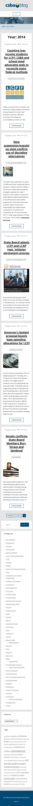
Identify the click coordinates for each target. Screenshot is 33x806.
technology (17, 784)
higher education (12, 769)
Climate (8, 566)
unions (8, 706)
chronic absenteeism (10, 744)
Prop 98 (9, 775)
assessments (10, 549)
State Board (16, 457)
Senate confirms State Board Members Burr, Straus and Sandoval (16, 443)
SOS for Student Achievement (15, 677)
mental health (10, 640)
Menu (16, 14)
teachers (7, 784)
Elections (9, 608)
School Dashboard (12, 671)
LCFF (18, 772)
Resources (9, 656)
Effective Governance (13, 604)
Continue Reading (17, 126)
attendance (22, 736)
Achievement (10, 543)
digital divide (14, 754)
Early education (11, 598)
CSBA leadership (11, 588)
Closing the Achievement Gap (16, 163)
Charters (9, 563)
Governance (10, 627)
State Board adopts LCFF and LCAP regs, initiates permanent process (16, 247)
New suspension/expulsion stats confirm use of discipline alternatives (16, 149)
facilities (8, 617)
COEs (7, 572)
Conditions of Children (16, 78)
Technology (10, 697)
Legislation (24, 772)
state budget (14, 781)
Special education (11, 680)
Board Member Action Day (22, 739)
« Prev (10, 516)
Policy (8, 649)
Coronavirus (10, 585)
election (16, 757)
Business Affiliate (11, 553)
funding (22, 763)
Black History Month (9, 739)
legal (7, 630)
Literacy (8, 637)
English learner (11, 611)
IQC (12, 772)
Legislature (9, 634)
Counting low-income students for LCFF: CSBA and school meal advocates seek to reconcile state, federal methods (16, 61)
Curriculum (9, 591)
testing (22, 784)
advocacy (14, 736)
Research (9, 652)
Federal (8, 621)
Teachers (9, 693)
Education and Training (13, 601)
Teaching (12, 784)
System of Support (22, 781)
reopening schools (17, 775)
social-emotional (11, 674)
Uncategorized (10, 703)
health (5, 769)
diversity (12, 757)
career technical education (16, 741)
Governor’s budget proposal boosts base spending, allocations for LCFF (16, 337)
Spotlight (9, 684)
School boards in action (13, 665)
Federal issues (21, 760)
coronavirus (18, 751)
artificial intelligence (15, 699)
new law (9, 646)
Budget (6, 741)
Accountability (10, 540)
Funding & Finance (16, 349)
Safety (8, 659)
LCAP (14, 772)
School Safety (9, 778)
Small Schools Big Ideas (16, 667)
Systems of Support (12, 690)
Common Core (22, 744)
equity (8, 614)
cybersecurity (13, 661)
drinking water (11, 594)
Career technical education (15, 556)
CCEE (7, 559)
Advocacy (9, 546)
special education (21, 778)
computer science (8, 747)
